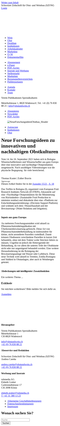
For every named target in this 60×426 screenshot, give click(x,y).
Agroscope (12, 127)
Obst (9, 40)
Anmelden (6, 294)
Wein (9, 37)
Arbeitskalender (15, 48)
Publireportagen (15, 81)
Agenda (11, 87)
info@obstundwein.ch (19, 106)
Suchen (5, 423)
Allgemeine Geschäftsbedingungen (24, 401)
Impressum (12, 406)
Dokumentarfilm (15, 57)
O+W (10, 54)
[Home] (30, 32)
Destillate (11, 43)
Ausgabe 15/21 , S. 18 (43, 184)
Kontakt (11, 89)
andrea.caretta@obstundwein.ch (16, 364)
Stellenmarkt (13, 73)
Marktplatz (12, 76)
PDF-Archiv (13, 68)
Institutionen (13, 46)
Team (10, 92)
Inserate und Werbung (18, 70)
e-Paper (11, 65)
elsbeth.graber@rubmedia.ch (15, 393)
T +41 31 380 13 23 (11, 395)
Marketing (12, 51)
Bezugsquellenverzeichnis (20, 79)
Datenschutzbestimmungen (20, 403)
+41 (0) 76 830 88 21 (11, 344)
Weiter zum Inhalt (9, 2)
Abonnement (13, 62)
